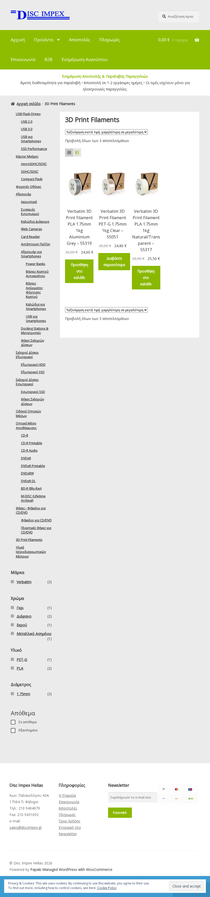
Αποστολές (79, 40)
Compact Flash (32, 179)
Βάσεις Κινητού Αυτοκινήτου (37, 273)
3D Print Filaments (29, 540)
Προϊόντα (43, 40)
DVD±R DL (28, 481)
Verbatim (24, 581)
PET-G (22, 659)
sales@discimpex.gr (25, 827)
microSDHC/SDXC (34, 164)
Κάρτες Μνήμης (27, 156)
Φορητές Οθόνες (28, 187)
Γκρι (20, 607)
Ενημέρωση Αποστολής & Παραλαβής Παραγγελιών (105, 76)
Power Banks (35, 264)
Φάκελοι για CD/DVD (36, 520)
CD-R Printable (31, 443)
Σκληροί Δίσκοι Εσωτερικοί (27, 382)
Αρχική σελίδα (28, 103)
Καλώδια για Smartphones (36, 306)
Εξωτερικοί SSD (33, 372)
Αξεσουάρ (23, 194)
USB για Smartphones (31, 139)
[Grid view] (69, 152)
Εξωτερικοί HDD (33, 364)
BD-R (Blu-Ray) (31, 488)
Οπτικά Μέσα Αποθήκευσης (26, 425)
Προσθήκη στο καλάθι (79, 271)
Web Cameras (31, 229)
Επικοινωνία (23, 59)
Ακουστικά (29, 202)
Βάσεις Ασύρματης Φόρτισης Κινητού (34, 290)
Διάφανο (24, 616)
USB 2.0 (26, 121)
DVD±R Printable (33, 466)
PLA (20, 668)
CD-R (24, 435)
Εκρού (22, 624)
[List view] (77, 152)
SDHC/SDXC (29, 171)
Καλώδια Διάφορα (35, 221)
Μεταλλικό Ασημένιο (34, 633)
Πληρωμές (109, 40)
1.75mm (23, 693)
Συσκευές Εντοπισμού (30, 211)
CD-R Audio (29, 450)
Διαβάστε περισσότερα (114, 261)
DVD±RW (27, 473)
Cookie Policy (107, 888)
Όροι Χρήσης (69, 821)
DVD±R (26, 458)
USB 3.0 (26, 129)
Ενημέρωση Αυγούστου (85, 59)
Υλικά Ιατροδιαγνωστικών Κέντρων (31, 552)
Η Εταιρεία (67, 795)
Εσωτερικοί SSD (33, 392)
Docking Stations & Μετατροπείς (34, 330)
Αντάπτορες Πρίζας (35, 244)
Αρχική (18, 40)
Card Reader (30, 237)
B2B (48, 59)
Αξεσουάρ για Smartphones (31, 254)
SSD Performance (34, 149)
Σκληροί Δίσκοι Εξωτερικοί (27, 354)
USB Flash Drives (28, 114)
